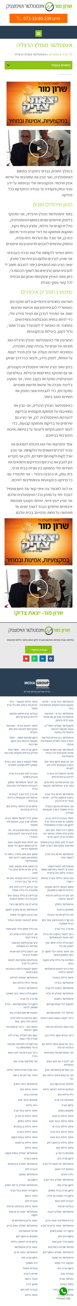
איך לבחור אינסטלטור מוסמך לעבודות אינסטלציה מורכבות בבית (22, 785)
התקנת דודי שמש (64, 1263)
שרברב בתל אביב (63, 929)
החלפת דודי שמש (64, 1169)
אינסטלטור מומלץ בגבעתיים (23, 1164)
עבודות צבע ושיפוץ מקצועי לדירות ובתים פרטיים (23, 715)
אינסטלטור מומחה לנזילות (24, 977)
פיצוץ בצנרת (31, 1158)
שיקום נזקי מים (65, 1236)
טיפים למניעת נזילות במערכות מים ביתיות (22, 970)
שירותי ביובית (30, 1273)
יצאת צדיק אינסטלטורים (25, 1220)
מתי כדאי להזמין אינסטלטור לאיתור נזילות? (58, 970)
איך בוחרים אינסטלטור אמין (59, 1070)
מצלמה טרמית (65, 1206)
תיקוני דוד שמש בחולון (61, 1231)
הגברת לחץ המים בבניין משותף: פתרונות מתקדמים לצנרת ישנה (56, 843)
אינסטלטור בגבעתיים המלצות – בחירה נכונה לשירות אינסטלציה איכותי (56, 741)
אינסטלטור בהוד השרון (26, 1084)
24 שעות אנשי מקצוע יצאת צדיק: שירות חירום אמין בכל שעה (23, 869)
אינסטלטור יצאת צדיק (26, 1252)
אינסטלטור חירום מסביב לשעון (22, 909)
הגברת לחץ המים (64, 1201)
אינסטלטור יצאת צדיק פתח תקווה (23, 1213)
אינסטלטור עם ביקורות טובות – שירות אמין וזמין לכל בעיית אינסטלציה (57, 753)
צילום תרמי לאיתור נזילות (24, 1241)
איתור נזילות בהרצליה (61, 1132)
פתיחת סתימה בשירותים (60, 1247)
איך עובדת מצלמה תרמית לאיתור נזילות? (59, 897)
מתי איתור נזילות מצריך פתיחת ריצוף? (57, 879)
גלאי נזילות (32, 1105)
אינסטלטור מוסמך (28, 1174)
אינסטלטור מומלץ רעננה (60, 1211)
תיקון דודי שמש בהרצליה (60, 1196)
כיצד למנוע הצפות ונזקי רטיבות (56, 1018)
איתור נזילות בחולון (28, 1121)
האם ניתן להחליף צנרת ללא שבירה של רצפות (23, 1036)
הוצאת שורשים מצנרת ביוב (23, 1012)
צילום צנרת (67, 1105)
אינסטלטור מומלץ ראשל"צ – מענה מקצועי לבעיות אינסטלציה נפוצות (58, 729)
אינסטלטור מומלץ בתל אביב (58, 1179)
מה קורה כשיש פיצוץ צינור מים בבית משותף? (57, 921)
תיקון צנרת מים (65, 1185)
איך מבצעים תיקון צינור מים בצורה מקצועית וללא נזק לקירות (59, 765)
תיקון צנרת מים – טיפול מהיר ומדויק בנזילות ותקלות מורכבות (21, 751)
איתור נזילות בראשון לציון (60, 1142)
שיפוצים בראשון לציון (27, 1236)
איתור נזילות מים (29, 1089)
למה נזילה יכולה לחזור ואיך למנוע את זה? (59, 944)
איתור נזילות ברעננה (62, 1116)
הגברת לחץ (31, 1169)
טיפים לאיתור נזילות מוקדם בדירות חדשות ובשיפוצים (59, 888)
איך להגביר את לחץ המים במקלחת (60, 1062)
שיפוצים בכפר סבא (28, 1100)
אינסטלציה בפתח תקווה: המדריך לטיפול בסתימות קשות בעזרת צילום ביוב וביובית (57, 869)
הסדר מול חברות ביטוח (25, 1075)
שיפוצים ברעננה (65, 909)
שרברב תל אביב (29, 999)
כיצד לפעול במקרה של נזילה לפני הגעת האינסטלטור (58, 935)
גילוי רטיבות (67, 1174)
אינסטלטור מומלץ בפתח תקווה (21, 1153)
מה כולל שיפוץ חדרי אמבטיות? (22, 929)
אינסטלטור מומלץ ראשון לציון (58, 1252)
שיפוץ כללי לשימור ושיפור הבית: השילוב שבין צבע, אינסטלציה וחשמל (21, 821)
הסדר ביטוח (31, 1196)
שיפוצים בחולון (65, 1110)
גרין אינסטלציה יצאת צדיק (59, 1220)
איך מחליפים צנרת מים (26, 1061)
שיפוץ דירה (32, 1284)
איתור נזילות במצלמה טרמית (22, 1206)
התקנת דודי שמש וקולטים (59, 1004)
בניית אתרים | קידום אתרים (37, 691)
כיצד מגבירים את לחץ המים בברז (23, 1054)
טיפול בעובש (66, 1284)
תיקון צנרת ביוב (65, 1158)
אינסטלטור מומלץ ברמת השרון (21, 1185)
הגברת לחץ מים (29, 1289)
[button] (38, 33)
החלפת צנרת (66, 1279)
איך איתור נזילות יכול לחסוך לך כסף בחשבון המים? (57, 953)
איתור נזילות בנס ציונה (61, 1137)
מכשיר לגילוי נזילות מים (25, 982)
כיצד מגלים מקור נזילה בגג (59, 1035)
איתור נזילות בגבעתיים (26, 1126)
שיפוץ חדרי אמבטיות (62, 1241)
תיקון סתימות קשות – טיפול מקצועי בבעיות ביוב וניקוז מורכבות (23, 741)
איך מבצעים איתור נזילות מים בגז (58, 1076)
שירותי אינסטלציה (28, 1231)
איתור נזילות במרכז (27, 1132)
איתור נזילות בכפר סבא (61, 1121)
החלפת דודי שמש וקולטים (59, 1012)
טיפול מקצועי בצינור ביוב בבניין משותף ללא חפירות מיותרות (21, 763)
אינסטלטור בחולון (64, 904)
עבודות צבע (66, 1273)
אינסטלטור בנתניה (28, 988)
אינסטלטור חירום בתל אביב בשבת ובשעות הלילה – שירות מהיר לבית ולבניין (57, 797)
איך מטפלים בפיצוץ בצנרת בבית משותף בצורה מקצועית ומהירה (57, 809)
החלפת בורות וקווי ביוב (61, 1084)
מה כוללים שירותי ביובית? (60, 914)
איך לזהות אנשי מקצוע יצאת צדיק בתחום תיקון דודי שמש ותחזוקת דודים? (23, 845)
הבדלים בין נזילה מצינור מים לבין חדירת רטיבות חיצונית (23, 897)
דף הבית (67, 54)
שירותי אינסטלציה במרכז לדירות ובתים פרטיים (60, 775)
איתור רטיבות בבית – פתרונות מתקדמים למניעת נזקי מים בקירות (22, 729)
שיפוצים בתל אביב (63, 1100)
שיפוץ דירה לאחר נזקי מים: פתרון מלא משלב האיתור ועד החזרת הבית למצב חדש (58, 833)
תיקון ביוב (32, 1179)
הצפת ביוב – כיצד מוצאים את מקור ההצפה (22, 1028)
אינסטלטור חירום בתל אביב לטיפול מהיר (59, 855)
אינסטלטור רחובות (63, 999)
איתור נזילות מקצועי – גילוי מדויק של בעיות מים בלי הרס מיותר (22, 705)
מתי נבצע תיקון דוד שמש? (24, 914)
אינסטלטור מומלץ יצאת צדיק (22, 1225)
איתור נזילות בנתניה (63, 977)
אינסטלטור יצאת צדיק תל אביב (56, 1225)
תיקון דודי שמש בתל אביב (24, 1190)
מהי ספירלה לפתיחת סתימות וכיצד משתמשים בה (22, 1045)
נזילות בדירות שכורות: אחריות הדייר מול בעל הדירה (22, 879)
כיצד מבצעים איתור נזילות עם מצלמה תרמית (57, 1045)
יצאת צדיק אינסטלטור (26, 1247)
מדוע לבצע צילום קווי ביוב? (23, 904)
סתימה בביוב (31, 1094)
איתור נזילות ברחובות (26, 1142)
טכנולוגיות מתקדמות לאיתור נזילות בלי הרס (23, 961)
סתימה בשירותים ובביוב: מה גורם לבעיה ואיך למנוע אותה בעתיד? (23, 833)
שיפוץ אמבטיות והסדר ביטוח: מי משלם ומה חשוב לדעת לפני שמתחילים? (21, 857)
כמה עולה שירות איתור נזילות (22, 1070)
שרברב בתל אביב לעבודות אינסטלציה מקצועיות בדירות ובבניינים (22, 797)
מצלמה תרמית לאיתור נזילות (58, 1089)
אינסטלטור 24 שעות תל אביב (57, 1164)
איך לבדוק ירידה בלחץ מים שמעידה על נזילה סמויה (23, 888)
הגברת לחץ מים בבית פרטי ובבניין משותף (23, 775)
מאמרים (54, 54)
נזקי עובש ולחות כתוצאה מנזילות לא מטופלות (25, 944)
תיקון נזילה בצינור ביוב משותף (22, 993)
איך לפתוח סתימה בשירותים (58, 1052)
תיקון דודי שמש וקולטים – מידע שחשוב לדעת (21, 1005)
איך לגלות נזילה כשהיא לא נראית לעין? (24, 935)
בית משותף (31, 1263)
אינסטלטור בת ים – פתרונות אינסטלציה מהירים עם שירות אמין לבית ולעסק (58, 717)
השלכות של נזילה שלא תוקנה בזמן (58, 961)
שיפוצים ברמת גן (64, 1153)
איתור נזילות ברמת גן (26, 1116)
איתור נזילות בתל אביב (25, 1110)
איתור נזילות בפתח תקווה (24, 1137)
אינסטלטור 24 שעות (62, 1257)
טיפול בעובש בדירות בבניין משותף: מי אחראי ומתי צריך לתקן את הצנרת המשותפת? (58, 821)
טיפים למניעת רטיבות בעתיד (22, 920)
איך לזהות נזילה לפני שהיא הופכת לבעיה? (24, 953)
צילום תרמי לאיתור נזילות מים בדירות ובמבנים (22, 807)
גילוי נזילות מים (65, 1094)
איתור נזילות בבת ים (62, 1126)
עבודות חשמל (30, 1268)
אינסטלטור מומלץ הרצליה (59, 993)
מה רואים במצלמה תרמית (59, 1027)
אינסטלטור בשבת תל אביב (59, 988)
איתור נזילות (31, 1147)
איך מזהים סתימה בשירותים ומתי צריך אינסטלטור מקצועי (58, 783)
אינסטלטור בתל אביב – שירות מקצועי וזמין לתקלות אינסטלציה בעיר (56, 705)
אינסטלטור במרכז (63, 982)
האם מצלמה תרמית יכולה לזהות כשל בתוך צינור (24, 1019)
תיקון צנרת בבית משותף (60, 1190)
